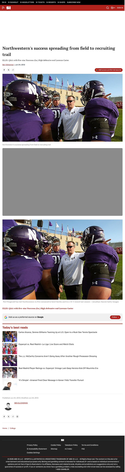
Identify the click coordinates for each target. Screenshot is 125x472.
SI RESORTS (51, 2)
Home (4, 428)
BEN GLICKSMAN (21, 403)
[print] (17, 416)
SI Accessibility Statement (37, 449)
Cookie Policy (56, 445)
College (13, 428)
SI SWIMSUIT (13, 2)
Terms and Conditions (90, 445)
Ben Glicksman (8, 65)
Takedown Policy (71, 445)
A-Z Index (68, 449)
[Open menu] (3, 7)
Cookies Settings (33, 453)
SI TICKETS (40, 2)
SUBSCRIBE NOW (73, 2)
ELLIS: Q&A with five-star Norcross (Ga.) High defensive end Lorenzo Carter (37, 308)
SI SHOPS (61, 2)
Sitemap (54, 449)
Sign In (120, 8)
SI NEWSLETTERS (27, 2)
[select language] (113, 8)
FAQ (83, 449)
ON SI (4, 2)
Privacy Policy (32, 445)
